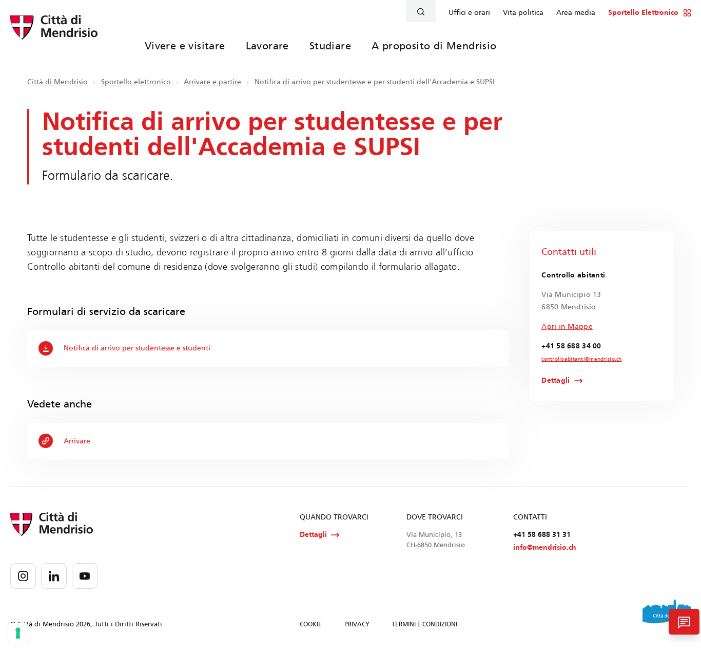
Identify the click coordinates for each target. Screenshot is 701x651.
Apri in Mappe (567, 326)
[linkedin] (54, 576)
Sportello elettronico (136, 82)
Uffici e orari (469, 13)
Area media (575, 13)
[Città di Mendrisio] (54, 33)
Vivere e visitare (185, 46)
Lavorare (267, 46)
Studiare (330, 46)
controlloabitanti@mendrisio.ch (581, 359)
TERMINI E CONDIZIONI (424, 624)
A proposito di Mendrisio (434, 46)
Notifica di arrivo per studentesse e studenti (137, 348)
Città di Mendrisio (57, 82)
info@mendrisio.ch (544, 547)
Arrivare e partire (212, 82)
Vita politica (523, 13)
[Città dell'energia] (666, 615)
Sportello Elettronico (643, 13)
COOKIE (311, 624)
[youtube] (85, 576)
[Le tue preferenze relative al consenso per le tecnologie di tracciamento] (18, 633)
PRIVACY (356, 624)
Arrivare (77, 441)
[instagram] (23, 576)
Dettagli (555, 381)
